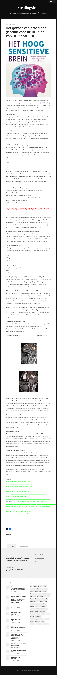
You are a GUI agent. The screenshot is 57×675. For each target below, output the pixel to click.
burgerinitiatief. (33, 593)
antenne (38, 588)
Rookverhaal (42, 611)
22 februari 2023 (39, 558)
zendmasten (39, 624)
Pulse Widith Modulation (42, 608)
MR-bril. (43, 603)
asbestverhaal (38, 591)
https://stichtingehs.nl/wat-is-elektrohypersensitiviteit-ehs (19, 484)
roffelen (36, 611)
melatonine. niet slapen (35, 603)
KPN (47, 598)
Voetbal (32, 621)
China (40, 593)
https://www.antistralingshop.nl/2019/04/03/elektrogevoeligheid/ (32, 501)
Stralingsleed (28, 7)
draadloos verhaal (41, 596)
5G (31, 586)
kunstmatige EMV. (34, 601)
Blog (36, 561)
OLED (37, 606)
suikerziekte (38, 616)
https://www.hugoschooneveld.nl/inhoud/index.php (18, 481)
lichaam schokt (43, 601)
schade (38, 614)
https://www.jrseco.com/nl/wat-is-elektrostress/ (17, 514)
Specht (43, 614)
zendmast (32, 624)
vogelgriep (37, 621)
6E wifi (34, 586)
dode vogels (33, 596)
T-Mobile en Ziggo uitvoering (36, 619)
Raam (31, 611)
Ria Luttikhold (39, 554)
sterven (48, 614)
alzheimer (32, 588)
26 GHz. (40, 586)
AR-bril (31, 591)
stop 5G (32, 616)
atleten (44, 591)
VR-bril (43, 621)
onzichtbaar (32, 608)
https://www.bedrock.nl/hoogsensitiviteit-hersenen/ (17, 491)
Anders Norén (37, 670)
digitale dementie (46, 593)
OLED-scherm (43, 606)
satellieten (32, 614)
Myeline (32, 606)
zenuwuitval (46, 624)
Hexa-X (32, 598)
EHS (48, 596)
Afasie (45, 586)
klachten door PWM (39, 598)
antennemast (44, 588)
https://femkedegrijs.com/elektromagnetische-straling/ (18, 511)
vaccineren (46, 619)
